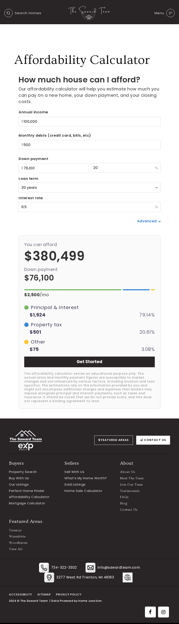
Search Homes (28, 13)
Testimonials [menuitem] (130, 491)
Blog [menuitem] (123, 503)
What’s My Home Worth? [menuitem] (85, 478)
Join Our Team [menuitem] (131, 484)
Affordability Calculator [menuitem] (29, 497)
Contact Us (154, 440)
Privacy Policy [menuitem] (68, 594)
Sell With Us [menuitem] (74, 471)
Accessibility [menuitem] (20, 594)
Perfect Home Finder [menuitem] (27, 490)
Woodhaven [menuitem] (18, 543)
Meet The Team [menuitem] (132, 478)
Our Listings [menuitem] (19, 484)
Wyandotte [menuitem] (17, 536)
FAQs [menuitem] (124, 497)
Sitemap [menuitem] (44, 594)
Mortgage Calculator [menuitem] (27, 503)
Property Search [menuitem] (23, 471)
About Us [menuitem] (127, 472)
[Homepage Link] (89, 12)
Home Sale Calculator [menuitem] (83, 490)
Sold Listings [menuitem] (75, 484)
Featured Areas (114, 440)
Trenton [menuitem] (15, 530)
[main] (89, 209)
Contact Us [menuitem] (129, 510)
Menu (159, 13)
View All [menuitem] (15, 549)
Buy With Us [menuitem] (19, 478)
